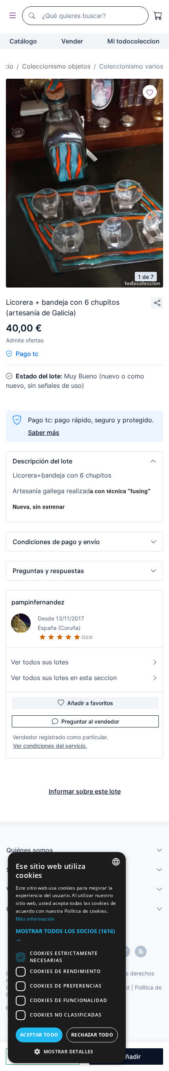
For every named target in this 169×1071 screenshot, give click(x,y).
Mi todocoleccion (133, 41)
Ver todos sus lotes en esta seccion (64, 678)
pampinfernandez (37, 602)
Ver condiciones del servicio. (50, 745)
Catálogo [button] (23, 41)
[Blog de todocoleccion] (141, 951)
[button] (84, 461)
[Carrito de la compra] (158, 16)
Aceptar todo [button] (39, 1034)
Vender (72, 41)
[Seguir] (150, 92)
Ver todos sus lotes (39, 662)
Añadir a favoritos (90, 703)
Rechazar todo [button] (92, 1034)
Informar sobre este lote (85, 791)
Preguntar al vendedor (90, 721)
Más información (35, 918)
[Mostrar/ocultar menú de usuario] (11, 15)
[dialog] (67, 957)
